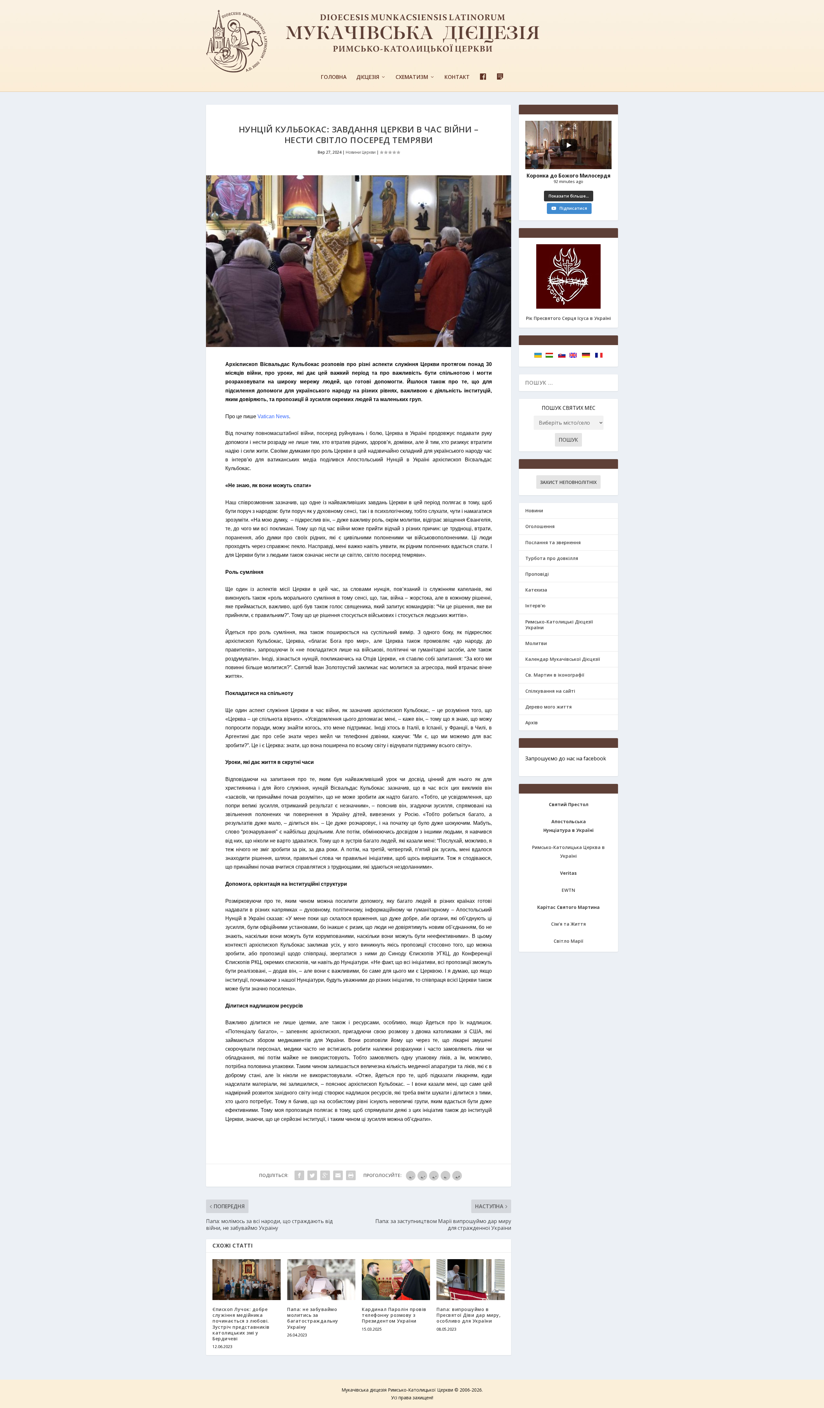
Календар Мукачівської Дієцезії (562, 659)
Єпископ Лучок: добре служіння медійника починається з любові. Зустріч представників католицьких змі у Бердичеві (241, 1324)
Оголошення (540, 526)
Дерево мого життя (548, 707)
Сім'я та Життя (568, 924)
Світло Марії (568, 941)
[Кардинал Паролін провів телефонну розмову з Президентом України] (396, 1279)
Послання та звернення (553, 542)
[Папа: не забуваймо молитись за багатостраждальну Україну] (321, 1279)
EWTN (568, 890)
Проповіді (537, 574)
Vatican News (273, 416)
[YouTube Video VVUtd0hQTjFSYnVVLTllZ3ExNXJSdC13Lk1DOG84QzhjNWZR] (568, 145)
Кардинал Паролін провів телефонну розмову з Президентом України (394, 1315)
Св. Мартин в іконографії (554, 675)
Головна (334, 77)
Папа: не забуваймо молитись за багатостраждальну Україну (312, 1318)
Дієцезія (367, 77)
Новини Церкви (361, 152)
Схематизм (412, 77)
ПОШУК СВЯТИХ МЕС (568, 407)
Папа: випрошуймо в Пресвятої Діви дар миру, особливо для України (468, 1315)
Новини (534, 510)
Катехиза (536, 590)
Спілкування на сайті (550, 691)
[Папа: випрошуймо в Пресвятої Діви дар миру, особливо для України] (470, 1279)
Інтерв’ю (535, 606)
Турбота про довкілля (551, 558)
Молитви (536, 643)
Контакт (457, 77)
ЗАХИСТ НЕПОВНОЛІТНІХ (568, 482)
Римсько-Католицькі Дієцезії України (559, 625)
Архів (531, 722)
